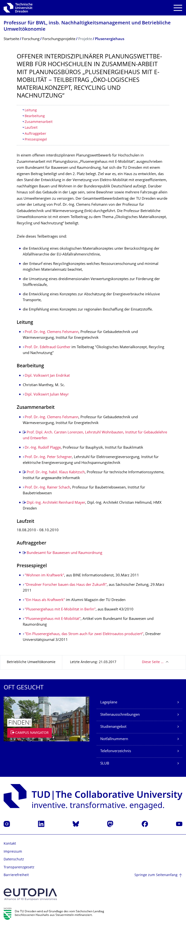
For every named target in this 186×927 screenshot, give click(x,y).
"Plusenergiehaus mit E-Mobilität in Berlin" (60, 609)
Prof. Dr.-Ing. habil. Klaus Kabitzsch (56, 472)
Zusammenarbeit (39, 122)
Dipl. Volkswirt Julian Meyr (47, 394)
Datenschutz (14, 859)
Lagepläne (108, 702)
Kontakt (10, 843)
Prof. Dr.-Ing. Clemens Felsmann (51, 332)
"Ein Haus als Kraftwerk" (45, 600)
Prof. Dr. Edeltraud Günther (47, 347)
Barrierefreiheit (16, 875)
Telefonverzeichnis (115, 751)
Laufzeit (31, 127)
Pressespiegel (36, 139)
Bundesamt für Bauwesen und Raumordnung (64, 553)
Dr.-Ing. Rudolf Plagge (43, 448)
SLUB (104, 763)
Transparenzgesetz (19, 867)
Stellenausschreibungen (120, 715)
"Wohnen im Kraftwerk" (44, 575)
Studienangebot (113, 727)
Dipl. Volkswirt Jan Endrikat (47, 376)
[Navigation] (177, 8)
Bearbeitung (35, 116)
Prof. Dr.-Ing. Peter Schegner (48, 457)
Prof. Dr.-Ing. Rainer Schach (47, 487)
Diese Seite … (152, 662)
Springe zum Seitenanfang (156, 875)
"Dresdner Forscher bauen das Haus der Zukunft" (66, 585)
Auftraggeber (35, 133)
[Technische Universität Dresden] (18, 7)
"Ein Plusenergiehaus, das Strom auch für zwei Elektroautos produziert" (84, 634)
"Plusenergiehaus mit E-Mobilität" (53, 619)
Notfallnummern (114, 739)
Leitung (31, 110)
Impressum (13, 851)
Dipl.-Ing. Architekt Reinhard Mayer (56, 503)
